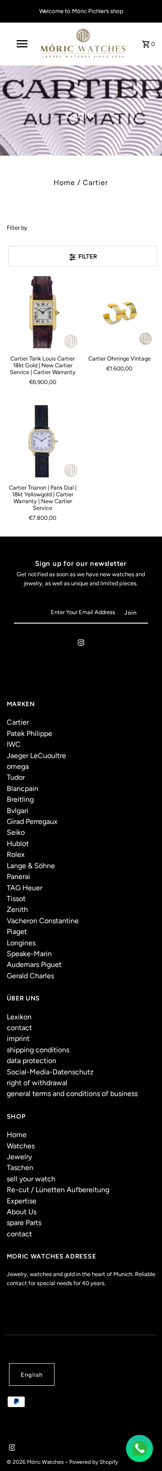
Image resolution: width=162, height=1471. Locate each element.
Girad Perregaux (32, 821)
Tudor (16, 777)
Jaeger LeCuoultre (36, 755)
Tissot (16, 898)
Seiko (16, 832)
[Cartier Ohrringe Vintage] (119, 312)
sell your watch (31, 1179)
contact (19, 1027)
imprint (18, 1038)
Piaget (17, 931)
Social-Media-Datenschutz (50, 1072)
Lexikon (19, 1017)
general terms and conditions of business (72, 1093)
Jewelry (19, 1156)
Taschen (20, 1167)
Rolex (16, 854)
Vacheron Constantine (43, 920)
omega (18, 766)
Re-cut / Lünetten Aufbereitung (58, 1189)
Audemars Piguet (34, 964)
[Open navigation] (21, 43)
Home (64, 182)
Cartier (18, 722)
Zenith (17, 909)
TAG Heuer (24, 888)
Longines (21, 943)
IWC (14, 744)
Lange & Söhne (31, 865)
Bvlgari (17, 810)
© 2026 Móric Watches (36, 1462)
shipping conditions (38, 1049)
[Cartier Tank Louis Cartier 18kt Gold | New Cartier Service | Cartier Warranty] (43, 312)
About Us (21, 1211)
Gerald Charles (30, 975)
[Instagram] (81, 644)
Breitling (20, 799)
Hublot (18, 843)
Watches (21, 1146)
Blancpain (22, 788)
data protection (31, 1060)
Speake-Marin (29, 953)
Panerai (18, 876)
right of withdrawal (37, 1082)
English (32, 1374)
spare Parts (24, 1222)
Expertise (21, 1201)
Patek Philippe (29, 733)
